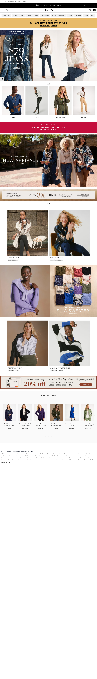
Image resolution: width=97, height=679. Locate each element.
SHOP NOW (45, 25)
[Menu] (2, 10)
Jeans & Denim (45, 15)
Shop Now (54, 5)
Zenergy (70, 15)
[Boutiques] (7, 10)
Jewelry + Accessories (58, 15)
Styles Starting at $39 (41, 5)
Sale (92, 15)
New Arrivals (6, 15)
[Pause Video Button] (2, 79)
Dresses (29, 15)
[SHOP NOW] (48, 23)
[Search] (90, 10)
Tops (22, 15)
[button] (94, 10)
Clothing (15, 15)
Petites (86, 15)
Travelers (78, 15)
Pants (36, 15)
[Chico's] (48, 10)
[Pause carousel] (95, 5)
